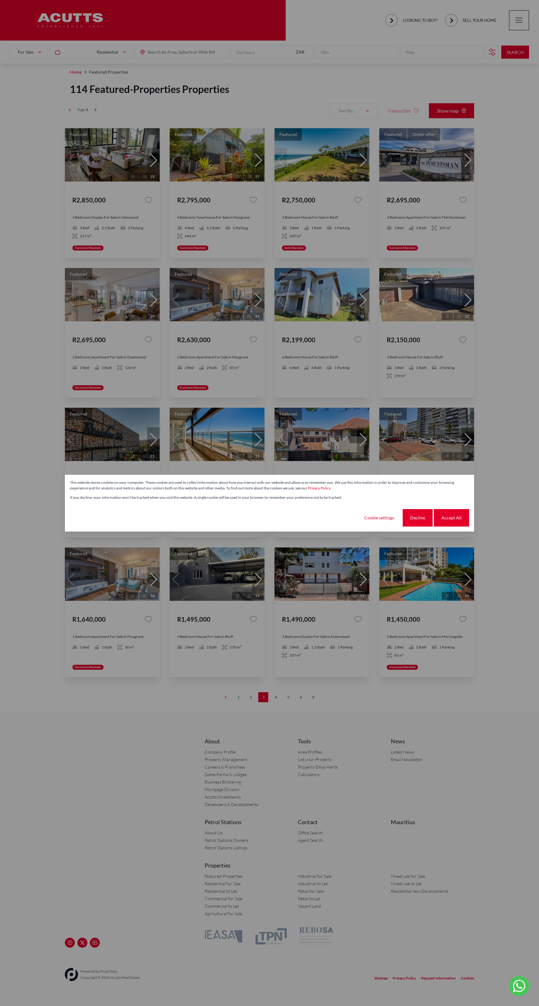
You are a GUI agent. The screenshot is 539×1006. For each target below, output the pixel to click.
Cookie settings (379, 517)
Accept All (451, 517)
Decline (417, 517)
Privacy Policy (319, 488)
